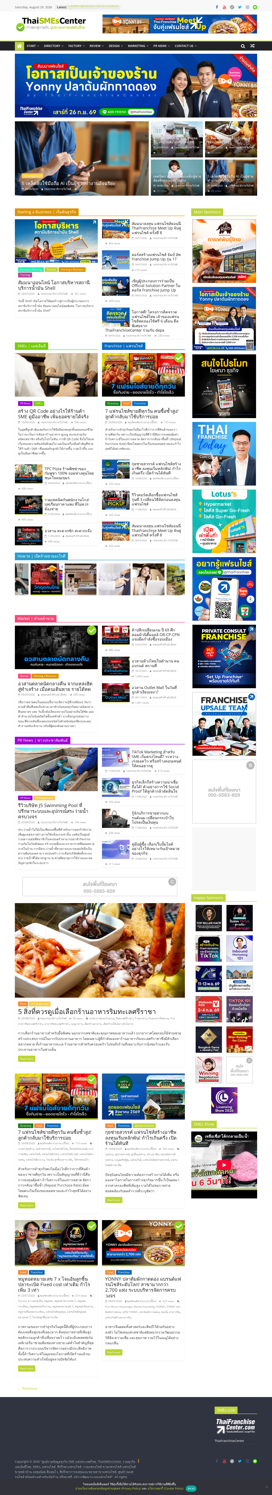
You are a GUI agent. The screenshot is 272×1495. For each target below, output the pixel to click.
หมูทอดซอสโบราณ (40, 1306)
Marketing (136, 46)
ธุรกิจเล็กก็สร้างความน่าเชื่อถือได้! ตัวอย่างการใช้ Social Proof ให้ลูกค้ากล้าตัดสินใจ (155, 786)
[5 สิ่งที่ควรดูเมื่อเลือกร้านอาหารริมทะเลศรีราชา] (231, 124)
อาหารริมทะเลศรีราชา (56, 1024)
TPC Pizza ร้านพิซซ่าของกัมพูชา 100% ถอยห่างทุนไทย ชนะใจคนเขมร (69, 473)
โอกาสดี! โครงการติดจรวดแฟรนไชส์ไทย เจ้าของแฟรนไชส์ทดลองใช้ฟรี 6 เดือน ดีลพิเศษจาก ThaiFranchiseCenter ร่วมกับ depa (142, 321)
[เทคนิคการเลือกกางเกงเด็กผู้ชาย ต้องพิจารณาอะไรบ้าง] (177, 162)
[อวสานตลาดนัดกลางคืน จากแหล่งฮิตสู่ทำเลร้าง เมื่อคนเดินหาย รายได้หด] (56, 628)
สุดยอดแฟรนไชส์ (144, 1125)
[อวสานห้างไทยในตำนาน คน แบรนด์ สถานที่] (116, 659)
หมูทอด (48, 1301)
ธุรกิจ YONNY (129, 1312)
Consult (51, 269)
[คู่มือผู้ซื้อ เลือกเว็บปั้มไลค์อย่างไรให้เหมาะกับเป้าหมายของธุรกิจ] (116, 842)
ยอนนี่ (164, 1312)
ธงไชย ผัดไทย (60, 1149)
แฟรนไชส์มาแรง (35, 1159)
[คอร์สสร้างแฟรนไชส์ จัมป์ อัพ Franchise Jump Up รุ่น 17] (116, 252)
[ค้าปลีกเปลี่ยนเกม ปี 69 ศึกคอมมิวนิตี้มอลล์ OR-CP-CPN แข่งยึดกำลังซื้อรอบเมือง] (116, 628)
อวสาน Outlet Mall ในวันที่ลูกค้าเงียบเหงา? (154, 690)
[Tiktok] (232, 7)
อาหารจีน (174, 1312)
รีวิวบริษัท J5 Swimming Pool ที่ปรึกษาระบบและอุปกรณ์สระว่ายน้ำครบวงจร (53, 811)
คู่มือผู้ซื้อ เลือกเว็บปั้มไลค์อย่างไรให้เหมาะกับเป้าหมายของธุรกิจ (156, 849)
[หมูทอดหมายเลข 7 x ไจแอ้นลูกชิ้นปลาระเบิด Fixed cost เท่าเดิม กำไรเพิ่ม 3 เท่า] (56, 1222)
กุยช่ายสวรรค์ (43, 1149)
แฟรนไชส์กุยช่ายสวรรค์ (156, 1160)
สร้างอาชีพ (153, 1154)
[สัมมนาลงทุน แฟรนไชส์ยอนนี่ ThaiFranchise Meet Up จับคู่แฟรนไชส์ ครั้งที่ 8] (116, 221)
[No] (267, 1487)
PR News (160, 46)
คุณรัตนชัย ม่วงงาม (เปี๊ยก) (79, 483)
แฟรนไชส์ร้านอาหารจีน (118, 1317)
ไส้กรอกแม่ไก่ (81, 1159)
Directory (52, 46)
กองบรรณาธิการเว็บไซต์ (57, 189)
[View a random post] (252, 46)
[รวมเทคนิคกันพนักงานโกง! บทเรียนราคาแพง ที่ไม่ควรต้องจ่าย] (28, 498)
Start (31, 46)
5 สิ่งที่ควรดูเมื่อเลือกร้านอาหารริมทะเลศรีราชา (231, 140)
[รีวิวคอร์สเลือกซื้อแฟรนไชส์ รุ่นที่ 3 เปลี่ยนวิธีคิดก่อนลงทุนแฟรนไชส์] (116, 493)
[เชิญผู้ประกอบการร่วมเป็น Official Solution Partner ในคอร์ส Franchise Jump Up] (116, 279)
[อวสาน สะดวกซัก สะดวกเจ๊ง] (28, 529)
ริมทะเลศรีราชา (124, 1018)
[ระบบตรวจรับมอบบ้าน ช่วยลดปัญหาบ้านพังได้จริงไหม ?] (82, 158)
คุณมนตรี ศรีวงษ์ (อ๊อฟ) (77, 535)
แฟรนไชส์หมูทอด (55, 1312)
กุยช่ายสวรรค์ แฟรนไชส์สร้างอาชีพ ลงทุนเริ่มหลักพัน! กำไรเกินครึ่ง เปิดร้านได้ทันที (156, 468)
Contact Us (184, 46)
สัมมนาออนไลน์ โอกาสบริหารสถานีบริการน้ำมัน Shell (54, 285)
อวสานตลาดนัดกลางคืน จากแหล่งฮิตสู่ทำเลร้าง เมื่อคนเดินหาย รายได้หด (55, 686)
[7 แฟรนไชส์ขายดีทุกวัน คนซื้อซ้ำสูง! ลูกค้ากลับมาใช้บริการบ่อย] (143, 355)
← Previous (27, 1388)
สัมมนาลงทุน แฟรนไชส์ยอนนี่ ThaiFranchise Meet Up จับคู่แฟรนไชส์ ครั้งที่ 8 (156, 228)
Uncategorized (32, 176)
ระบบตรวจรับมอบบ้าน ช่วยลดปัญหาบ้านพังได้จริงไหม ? (78, 183)
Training (25, 275)
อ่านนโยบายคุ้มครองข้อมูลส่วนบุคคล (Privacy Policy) (108, 1488)
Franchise (140, 403)
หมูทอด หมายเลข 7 (65, 1301)
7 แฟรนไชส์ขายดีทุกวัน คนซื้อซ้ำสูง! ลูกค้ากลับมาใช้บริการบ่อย (141, 414)
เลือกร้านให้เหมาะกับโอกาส (118, 1024)
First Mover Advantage (118, 1306)
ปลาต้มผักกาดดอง (149, 1312)
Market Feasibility (144, 1306)
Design (114, 46)
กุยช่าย (109, 1154)
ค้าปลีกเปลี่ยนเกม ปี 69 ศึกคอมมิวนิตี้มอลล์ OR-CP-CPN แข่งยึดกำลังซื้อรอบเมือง (156, 634)
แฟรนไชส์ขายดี (69, 1154)
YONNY (160, 1306)
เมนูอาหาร (76, 1024)
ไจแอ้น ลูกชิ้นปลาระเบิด (59, 1159)
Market (24, 676)
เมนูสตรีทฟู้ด (122, 1160)
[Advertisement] (224, 859)
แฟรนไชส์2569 (50, 1154)
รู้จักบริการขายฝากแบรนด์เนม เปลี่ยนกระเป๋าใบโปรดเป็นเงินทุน (153, 817)
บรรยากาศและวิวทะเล (101, 1018)
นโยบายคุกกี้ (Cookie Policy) (166, 1488)
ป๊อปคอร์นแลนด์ (78, 1149)
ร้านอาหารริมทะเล (158, 1018)
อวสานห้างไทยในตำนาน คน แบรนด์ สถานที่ (155, 663)
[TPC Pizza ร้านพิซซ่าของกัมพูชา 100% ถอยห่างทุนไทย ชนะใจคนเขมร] (28, 467)
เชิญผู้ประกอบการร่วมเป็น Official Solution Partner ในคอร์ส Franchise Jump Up (156, 285)
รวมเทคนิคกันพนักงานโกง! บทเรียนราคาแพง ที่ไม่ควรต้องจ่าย (67, 504)
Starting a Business (72, 269)
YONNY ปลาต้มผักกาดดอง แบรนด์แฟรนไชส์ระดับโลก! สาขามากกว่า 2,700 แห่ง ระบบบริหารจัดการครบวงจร (143, 1287)
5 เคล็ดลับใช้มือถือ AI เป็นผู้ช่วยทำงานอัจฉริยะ (230, 178)
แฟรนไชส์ (34, 1154)
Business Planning (31, 269)
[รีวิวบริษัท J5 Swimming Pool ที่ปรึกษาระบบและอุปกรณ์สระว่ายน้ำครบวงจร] (56, 750)
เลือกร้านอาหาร (92, 1024)
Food (126, 403)
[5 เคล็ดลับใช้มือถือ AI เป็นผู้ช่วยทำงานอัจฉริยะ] (231, 162)
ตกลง (191, 1488)
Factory (74, 46)
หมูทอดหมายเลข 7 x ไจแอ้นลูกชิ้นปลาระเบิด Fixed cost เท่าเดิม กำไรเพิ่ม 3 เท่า (54, 1284)
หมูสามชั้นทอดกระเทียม (31, 1312)
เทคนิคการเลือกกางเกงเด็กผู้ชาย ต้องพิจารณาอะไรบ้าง (177, 178)
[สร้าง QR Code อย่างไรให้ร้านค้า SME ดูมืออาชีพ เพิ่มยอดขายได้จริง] (56, 355)
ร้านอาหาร (141, 1018)
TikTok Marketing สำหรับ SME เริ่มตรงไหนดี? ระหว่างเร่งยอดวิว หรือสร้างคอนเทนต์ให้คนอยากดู (156, 758)
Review (95, 46)
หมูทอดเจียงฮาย (84, 1306)
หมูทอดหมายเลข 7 (62, 1306)
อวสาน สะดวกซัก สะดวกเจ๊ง (68, 530)
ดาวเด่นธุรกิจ (35, 1301)
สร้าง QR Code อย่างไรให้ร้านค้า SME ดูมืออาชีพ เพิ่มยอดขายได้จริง (53, 414)
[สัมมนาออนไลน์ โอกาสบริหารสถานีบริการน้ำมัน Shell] (56, 221)
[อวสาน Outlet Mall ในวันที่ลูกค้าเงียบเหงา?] (116, 685)
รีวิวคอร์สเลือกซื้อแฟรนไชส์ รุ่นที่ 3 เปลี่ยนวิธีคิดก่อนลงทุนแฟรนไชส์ (156, 499)
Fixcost (22, 1301)
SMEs (38, 403)
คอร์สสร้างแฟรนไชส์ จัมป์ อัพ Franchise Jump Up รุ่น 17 (156, 257)
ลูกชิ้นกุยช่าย (138, 1154)
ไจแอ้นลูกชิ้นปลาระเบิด (45, 1317)
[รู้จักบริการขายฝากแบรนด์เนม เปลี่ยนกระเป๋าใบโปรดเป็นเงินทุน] (116, 811)
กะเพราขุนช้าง (26, 1149)
